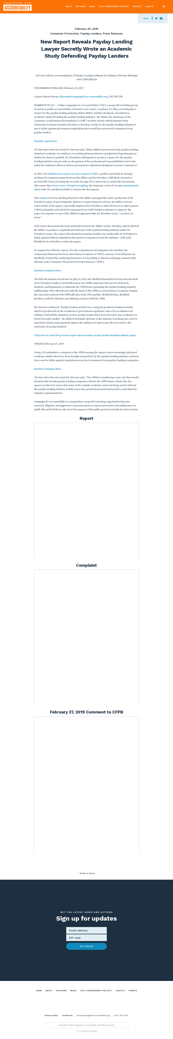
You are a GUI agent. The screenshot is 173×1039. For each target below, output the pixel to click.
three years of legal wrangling (70, 185)
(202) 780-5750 (121, 1015)
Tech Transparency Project (114, 6)
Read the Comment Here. (47, 369)
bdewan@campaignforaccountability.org (84, 96)
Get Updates (86, 946)
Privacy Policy (51, 1015)
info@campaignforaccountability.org (93, 1015)
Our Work (81, 6)
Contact (137, 6)
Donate (150, 6)
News (92, 6)
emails (43, 198)
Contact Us (67, 1015)
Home (39, 990)
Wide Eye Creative (89, 1031)
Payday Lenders (90, 33)
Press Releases (113, 33)
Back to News (87, 873)
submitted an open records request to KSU (73, 173)
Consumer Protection (64, 33)
